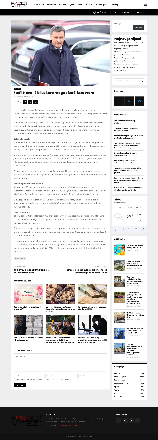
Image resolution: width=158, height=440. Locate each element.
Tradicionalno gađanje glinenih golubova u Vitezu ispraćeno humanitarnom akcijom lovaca (126, 61)
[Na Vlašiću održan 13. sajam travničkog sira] (119, 317)
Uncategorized (120, 393)
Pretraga (117, 23)
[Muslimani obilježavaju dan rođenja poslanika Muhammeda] (119, 281)
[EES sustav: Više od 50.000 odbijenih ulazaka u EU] (119, 333)
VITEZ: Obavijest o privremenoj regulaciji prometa (134, 263)
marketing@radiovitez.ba (68, 425)
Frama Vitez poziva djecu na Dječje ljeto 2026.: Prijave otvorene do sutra (128, 180)
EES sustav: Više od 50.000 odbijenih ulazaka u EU (134, 330)
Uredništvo (19, 96)
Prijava (126, 12)
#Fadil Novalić (20, 258)
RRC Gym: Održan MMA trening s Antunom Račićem (31, 271)
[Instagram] (125, 420)
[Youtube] (131, 420)
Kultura (89, 5)
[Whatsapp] (137, 420)
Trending (114, 5)
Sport (80, 5)
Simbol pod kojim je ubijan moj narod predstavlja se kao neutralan (87, 271)
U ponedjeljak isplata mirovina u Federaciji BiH (92, 308)
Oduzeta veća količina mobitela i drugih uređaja (28, 339)
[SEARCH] (141, 80)
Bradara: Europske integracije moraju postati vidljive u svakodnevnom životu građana (60, 340)
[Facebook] (118, 420)
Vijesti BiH (51, 5)
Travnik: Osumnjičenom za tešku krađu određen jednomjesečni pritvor (127, 170)
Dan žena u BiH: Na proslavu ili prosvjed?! (27, 308)
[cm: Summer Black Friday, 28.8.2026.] (119, 249)
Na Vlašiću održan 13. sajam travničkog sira (135, 315)
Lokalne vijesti (37, 5)
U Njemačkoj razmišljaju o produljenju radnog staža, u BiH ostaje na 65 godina (92, 340)
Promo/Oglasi (101, 5)
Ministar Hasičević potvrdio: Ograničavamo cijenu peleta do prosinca (60, 309)
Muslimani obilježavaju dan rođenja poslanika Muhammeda (134, 280)
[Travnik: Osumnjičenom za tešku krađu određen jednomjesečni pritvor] (119, 348)
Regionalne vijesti (66, 5)
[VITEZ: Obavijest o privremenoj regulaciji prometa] (119, 265)
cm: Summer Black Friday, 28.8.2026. (129, 42)
